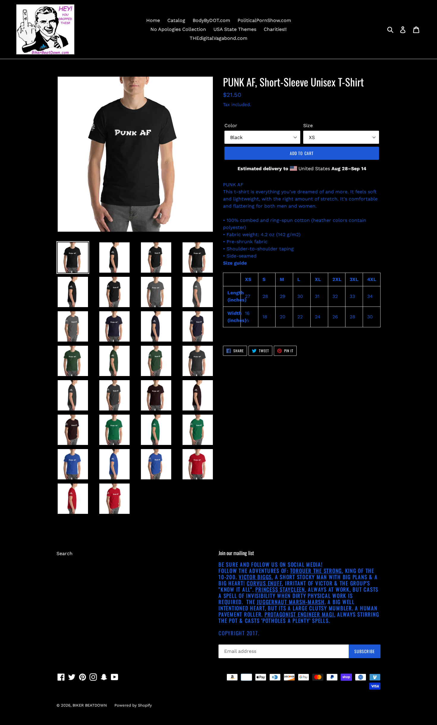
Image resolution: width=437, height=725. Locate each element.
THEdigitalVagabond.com (218, 38)
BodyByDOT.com (211, 20)
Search (64, 553)
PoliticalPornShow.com (264, 20)
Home (153, 20)
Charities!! (275, 29)
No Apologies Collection (178, 29)
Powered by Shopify (133, 705)
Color (230, 125)
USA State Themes (234, 29)
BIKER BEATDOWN (90, 705)
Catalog (176, 20)
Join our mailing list (236, 553)
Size (308, 125)
